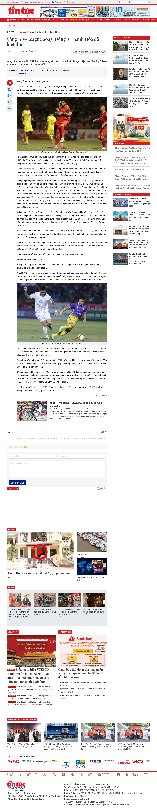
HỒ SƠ (81, 20)
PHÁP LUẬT (46, 20)
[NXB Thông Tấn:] (59, 764)
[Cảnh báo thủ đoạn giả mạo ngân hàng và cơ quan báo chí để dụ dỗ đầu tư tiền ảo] (82, 651)
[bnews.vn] (73, 764)
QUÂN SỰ (89, 20)
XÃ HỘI (37, 20)
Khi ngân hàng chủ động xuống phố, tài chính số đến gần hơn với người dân (96, 746)
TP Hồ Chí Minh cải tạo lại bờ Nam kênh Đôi (91, 555)
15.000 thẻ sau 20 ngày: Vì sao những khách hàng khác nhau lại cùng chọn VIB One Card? (58, 746)
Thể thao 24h (41, 32)
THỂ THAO (73, 20)
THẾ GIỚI (21, 20)
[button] (104, 602)
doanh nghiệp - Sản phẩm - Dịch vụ (22, 720)
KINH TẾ (30, 20)
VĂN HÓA (55, 20)
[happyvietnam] (45, 761)
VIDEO (153, 20)
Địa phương (135, 774)
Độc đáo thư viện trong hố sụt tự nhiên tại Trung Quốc (93, 611)
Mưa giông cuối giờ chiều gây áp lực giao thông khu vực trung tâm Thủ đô (69, 613)
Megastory (10, 670)
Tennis (31, 32)
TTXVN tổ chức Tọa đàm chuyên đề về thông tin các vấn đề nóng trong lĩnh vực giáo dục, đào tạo (20, 614)
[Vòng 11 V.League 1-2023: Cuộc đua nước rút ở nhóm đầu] (32, 411)
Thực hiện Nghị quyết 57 (139, 20)
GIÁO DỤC (64, 20)
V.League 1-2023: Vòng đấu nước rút (25, 74)
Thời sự (13, 20)
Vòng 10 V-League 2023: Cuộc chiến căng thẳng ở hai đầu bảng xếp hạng (40, 70)
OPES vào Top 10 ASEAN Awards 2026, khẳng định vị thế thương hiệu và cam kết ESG (133, 746)
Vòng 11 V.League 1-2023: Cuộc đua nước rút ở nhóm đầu (75, 404)
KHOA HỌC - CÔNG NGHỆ (103, 20)
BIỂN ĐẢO (117, 20)
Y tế (125, 20)
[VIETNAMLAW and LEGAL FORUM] (33, 762)
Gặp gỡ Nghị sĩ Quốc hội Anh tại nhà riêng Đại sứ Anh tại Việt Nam (22, 745)
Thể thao (13, 32)
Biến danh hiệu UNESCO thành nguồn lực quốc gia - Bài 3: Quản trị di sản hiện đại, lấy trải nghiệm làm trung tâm (31, 689)
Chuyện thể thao (54, 32)
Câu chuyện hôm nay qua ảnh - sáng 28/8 (91, 578)
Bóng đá (23, 32)
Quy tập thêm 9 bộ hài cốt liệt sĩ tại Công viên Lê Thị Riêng (45, 611)
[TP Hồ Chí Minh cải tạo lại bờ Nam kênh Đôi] (92, 542)
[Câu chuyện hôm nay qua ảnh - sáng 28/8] (92, 566)
